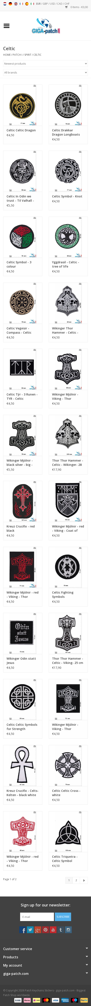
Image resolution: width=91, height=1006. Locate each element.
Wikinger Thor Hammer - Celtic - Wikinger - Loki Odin (67, 330)
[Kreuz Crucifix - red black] (22, 501)
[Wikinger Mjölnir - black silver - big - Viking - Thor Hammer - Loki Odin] (22, 435)
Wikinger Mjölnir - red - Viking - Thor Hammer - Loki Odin (23, 594)
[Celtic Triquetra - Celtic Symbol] (68, 831)
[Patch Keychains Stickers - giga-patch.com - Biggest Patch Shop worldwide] (52, 26)
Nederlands (5, 4)
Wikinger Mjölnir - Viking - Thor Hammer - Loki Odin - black (68, 727)
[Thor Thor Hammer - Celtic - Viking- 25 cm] (68, 633)
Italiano (32, 4)
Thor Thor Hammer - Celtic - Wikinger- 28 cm (67, 462)
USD (53, 4)
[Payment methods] (17, 1000)
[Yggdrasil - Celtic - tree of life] (68, 237)
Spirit (27, 55)
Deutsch (10, 4)
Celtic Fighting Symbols (62, 594)
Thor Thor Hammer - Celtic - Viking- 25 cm (67, 660)
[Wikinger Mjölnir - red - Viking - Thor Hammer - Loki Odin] (22, 567)
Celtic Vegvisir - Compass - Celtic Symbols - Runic (19, 330)
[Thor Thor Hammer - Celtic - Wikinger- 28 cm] (68, 435)
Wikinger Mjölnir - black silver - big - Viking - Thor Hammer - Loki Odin (21, 462)
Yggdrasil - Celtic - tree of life (65, 264)
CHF (67, 4)
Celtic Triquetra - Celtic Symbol (65, 859)
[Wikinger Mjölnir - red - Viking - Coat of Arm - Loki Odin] (68, 501)
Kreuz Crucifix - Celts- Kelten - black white (23, 793)
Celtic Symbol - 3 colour (19, 264)
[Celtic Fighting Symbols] (68, 567)
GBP (45, 4)
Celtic (37, 55)
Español (27, 4)
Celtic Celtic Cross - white (66, 793)
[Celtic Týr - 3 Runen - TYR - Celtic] (22, 369)
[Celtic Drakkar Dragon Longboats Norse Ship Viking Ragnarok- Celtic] (68, 105)
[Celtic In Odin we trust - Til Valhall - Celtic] (22, 171)
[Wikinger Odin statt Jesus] (22, 633)
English (16, 4)
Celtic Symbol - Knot (67, 196)
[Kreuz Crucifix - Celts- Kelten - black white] (22, 765)
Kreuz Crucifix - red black (21, 528)
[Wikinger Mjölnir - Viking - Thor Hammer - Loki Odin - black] (68, 699)
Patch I (17, 55)
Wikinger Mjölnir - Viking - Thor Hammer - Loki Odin (67, 396)
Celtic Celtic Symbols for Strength (22, 727)
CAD (60, 4)
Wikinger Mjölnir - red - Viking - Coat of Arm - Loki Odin (68, 528)
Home (7, 55)
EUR (38, 4)
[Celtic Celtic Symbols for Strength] (22, 699)
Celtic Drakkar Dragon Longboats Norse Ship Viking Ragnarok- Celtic (66, 132)
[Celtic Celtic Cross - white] (68, 765)
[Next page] (84, 880)
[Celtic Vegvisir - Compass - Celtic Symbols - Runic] (22, 303)
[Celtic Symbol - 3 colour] (22, 237)
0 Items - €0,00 (79, 7)
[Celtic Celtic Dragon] (22, 105)
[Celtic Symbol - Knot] (68, 171)
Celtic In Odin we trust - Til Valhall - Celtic (20, 198)
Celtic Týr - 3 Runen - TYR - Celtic (22, 396)
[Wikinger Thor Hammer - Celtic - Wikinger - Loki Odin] (68, 303)
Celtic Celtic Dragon (21, 130)
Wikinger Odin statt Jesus (21, 660)
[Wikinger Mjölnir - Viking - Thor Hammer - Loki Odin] (68, 369)
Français (21, 4)
